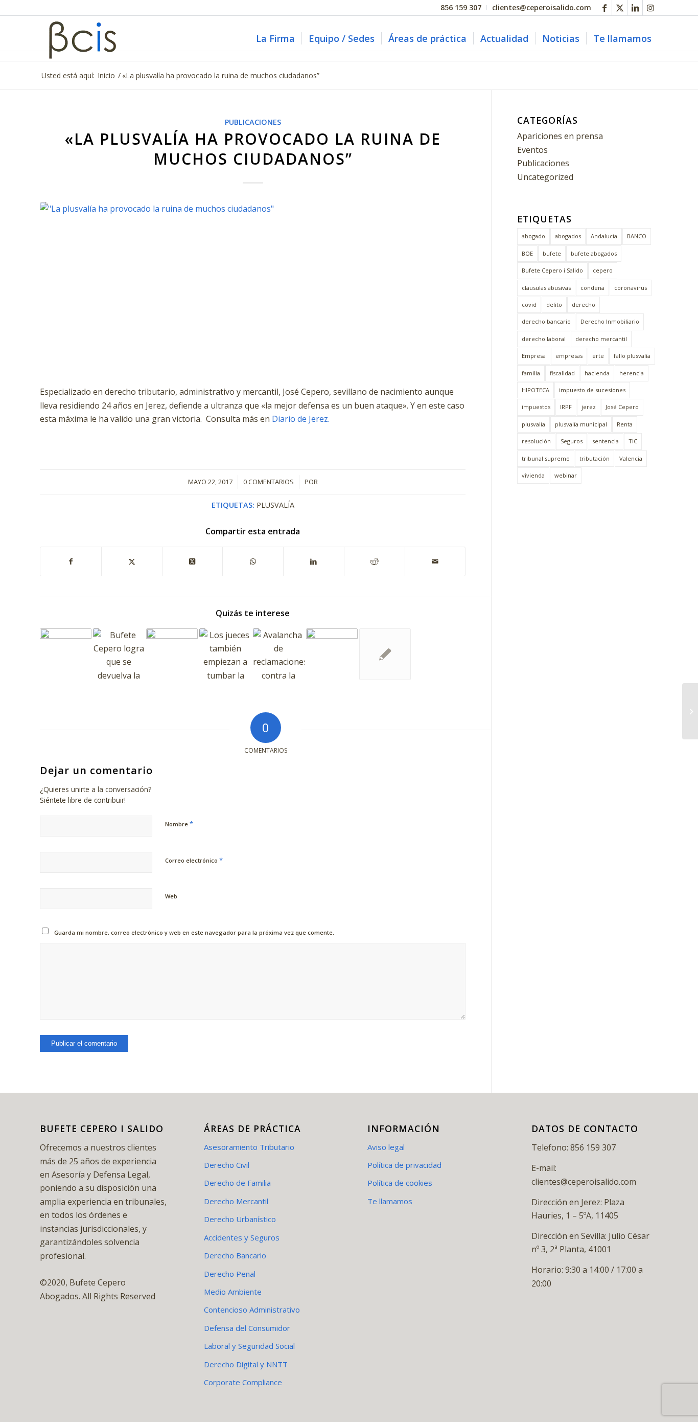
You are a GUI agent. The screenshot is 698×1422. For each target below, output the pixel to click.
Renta (625, 424)
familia (531, 373)
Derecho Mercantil (236, 1201)
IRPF (566, 407)
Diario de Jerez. (302, 418)
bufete (552, 253)
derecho (583, 304)
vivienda (533, 475)
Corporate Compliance (243, 1382)
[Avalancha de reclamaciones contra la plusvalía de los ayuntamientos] (279, 654)
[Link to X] (619, 7)
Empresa (534, 355)
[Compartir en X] (132, 561)
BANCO (636, 236)
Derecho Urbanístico (240, 1219)
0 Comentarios (268, 481)
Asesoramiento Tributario (249, 1147)
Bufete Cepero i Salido (552, 270)
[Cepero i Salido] (85, 38)
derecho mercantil (601, 339)
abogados (568, 236)
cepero (603, 270)
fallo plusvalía (632, 355)
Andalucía (604, 236)
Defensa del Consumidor (247, 1328)
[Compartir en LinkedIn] (314, 561)
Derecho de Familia (237, 1183)
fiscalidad (562, 373)
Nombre (179, 823)
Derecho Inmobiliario (609, 321)
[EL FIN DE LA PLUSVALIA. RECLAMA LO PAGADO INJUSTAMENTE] (332, 654)
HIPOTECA (535, 390)
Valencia (630, 458)
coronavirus (630, 287)
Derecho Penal (229, 1274)
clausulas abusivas (546, 287)
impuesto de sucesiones (592, 390)
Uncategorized (545, 177)
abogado (533, 236)
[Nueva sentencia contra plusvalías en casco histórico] (172, 654)
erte (598, 355)
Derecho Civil (226, 1165)
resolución (536, 441)
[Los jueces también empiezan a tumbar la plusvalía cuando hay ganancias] (225, 654)
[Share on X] (192, 561)
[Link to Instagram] (650, 7)
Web (171, 896)
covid (529, 304)
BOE (527, 253)
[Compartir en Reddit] (374, 561)
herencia (631, 373)
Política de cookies (399, 1183)
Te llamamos (389, 1201)
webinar (565, 475)
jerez (588, 407)
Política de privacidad (404, 1165)
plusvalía (275, 505)
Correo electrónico (194, 860)
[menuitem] (461, 7)
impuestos (536, 407)
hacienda (597, 373)
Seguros (572, 441)
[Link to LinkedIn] (634, 7)
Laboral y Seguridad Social (249, 1346)
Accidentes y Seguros (242, 1237)
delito (554, 304)
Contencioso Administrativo (252, 1309)
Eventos (532, 149)
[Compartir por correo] (435, 561)
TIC (633, 441)
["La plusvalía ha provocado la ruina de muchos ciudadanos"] (253, 287)
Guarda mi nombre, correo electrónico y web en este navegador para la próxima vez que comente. (194, 932)
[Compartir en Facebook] (70, 561)
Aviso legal (386, 1147)
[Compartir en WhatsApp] (253, 561)
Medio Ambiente (233, 1291)
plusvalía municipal (581, 424)
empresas (569, 355)
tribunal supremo (546, 458)
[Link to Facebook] (604, 7)
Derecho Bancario (235, 1255)
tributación (594, 458)
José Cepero (622, 407)
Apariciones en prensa (560, 136)
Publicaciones (253, 122)
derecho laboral (544, 339)
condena (592, 287)
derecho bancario (546, 321)
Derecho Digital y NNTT (246, 1364)
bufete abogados (594, 253)
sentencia (605, 441)
